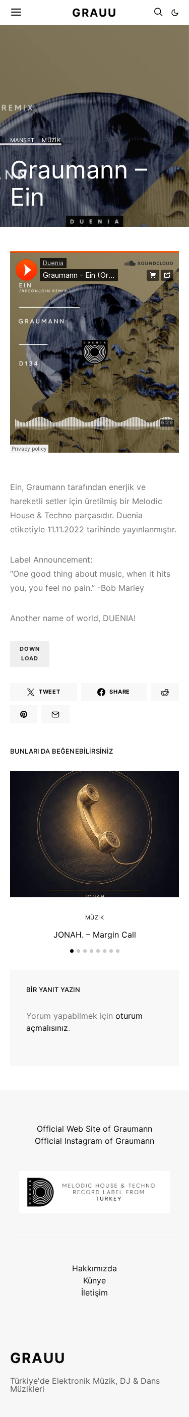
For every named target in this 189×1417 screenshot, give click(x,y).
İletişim (94, 1292)
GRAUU (94, 12)
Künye (94, 1280)
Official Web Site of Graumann (94, 1129)
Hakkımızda (94, 1268)
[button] (175, 13)
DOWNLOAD (29, 653)
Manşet (22, 140)
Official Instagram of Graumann (94, 1141)
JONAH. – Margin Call (94, 935)
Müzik (51, 140)
